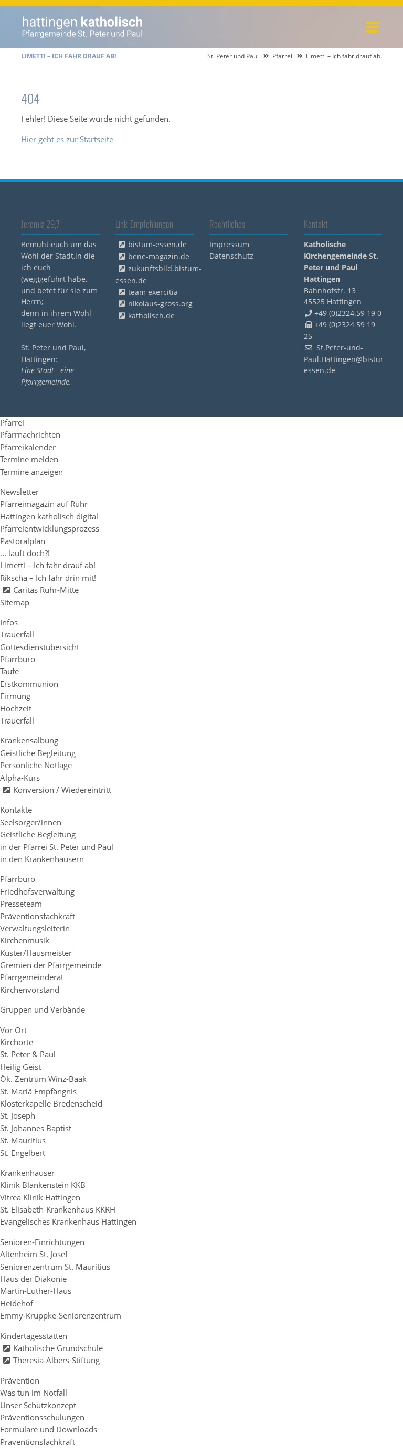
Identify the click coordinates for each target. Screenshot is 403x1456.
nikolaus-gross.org (160, 304)
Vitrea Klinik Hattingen (40, 1197)
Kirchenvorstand (29, 989)
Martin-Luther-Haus (35, 1290)
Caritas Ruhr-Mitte (46, 589)
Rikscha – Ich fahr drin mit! (48, 577)
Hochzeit (15, 708)
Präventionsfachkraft (37, 916)
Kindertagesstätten (33, 1336)
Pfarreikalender (28, 447)
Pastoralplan (22, 541)
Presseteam (21, 903)
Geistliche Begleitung (38, 753)
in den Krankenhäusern (42, 859)
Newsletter (19, 491)
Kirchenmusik (24, 940)
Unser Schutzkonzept (38, 1405)
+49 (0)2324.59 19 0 (347, 313)
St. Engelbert (22, 1152)
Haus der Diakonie (33, 1278)
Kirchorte (16, 1042)
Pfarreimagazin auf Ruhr (44, 503)
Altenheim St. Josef (34, 1254)
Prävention (19, 1380)
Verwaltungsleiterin (35, 928)
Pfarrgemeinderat (31, 977)
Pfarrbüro (17, 659)
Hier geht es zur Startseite (67, 139)
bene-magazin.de (158, 256)
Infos (9, 622)
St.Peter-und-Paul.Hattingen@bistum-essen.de (347, 359)
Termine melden (29, 459)
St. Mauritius (23, 1140)
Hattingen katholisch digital (49, 516)
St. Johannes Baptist (35, 1128)
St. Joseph (17, 1115)
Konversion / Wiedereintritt (62, 789)
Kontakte (16, 809)
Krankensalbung (29, 740)
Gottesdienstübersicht (39, 647)
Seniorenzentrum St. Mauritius (55, 1266)
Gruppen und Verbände (42, 1009)
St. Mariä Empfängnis (38, 1091)
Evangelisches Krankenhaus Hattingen (68, 1221)
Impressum (229, 244)
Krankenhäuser (27, 1172)
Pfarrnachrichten (30, 434)
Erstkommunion (29, 683)
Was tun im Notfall (33, 1392)
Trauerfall (17, 634)
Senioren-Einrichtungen (42, 1242)
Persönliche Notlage (36, 765)
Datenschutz (231, 256)
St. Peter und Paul (233, 55)
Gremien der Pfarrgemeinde (50, 965)
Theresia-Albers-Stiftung (56, 1360)
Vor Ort (13, 1030)
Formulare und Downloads (48, 1429)
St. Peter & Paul (28, 1054)
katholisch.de (151, 316)
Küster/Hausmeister (36, 953)
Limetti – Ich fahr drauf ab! (48, 565)
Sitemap (14, 602)
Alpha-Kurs (20, 777)
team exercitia (153, 292)
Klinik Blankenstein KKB (43, 1184)
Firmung (15, 695)
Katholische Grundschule (58, 1348)
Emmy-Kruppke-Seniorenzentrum (60, 1315)
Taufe (9, 671)
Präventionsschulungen (42, 1417)
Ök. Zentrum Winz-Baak (43, 1079)
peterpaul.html (82, 27)
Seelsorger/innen (30, 822)
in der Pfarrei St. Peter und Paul (56, 847)
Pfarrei (282, 55)
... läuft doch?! (25, 553)
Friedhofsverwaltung (37, 891)
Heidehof (16, 1303)
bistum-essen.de (157, 244)
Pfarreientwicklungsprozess (49, 528)
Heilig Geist (20, 1066)
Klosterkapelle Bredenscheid (51, 1103)
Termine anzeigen (31, 471)
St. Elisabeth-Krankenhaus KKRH (57, 1209)
